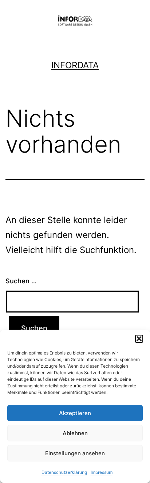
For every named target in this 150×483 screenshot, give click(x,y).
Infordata (75, 65)
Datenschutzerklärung (64, 472)
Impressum (101, 472)
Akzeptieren (75, 413)
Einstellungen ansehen (75, 453)
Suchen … (21, 281)
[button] (139, 338)
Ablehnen (75, 433)
